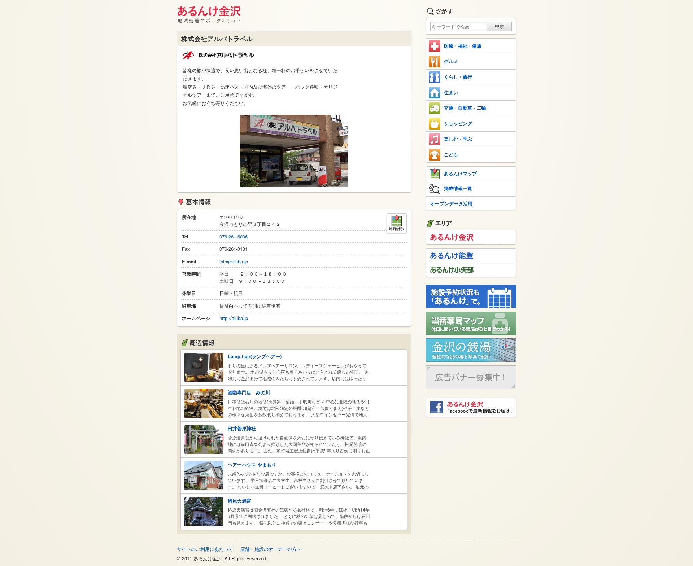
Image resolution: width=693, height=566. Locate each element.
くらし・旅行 (458, 76)
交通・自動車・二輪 (465, 107)
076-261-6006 (233, 236)
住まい (451, 92)
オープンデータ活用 (451, 203)
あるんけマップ (460, 173)
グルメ (451, 61)
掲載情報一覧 (458, 188)
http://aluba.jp (233, 318)
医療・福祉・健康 (462, 45)
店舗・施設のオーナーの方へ (270, 548)
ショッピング (458, 123)
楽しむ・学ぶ (458, 138)
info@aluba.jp (233, 261)
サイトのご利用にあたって (205, 548)
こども (451, 154)
